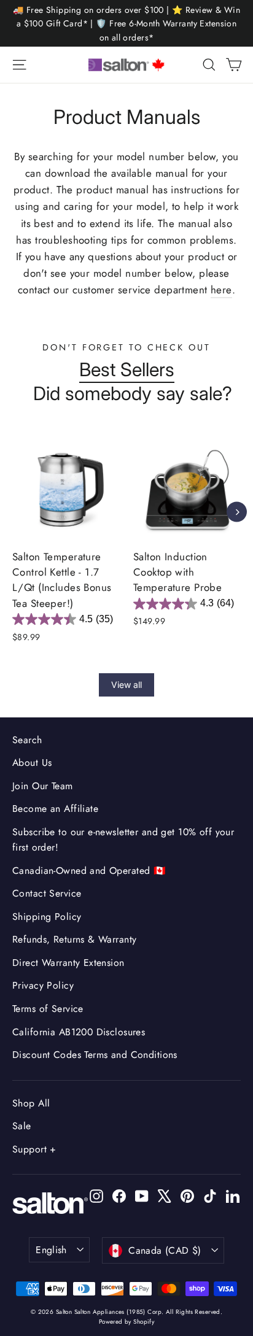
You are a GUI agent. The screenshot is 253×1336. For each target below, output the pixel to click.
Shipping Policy (46, 916)
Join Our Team (42, 786)
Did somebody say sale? (132, 393)
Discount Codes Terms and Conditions (94, 1055)
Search (27, 740)
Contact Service (46, 893)
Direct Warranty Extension (68, 963)
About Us (32, 762)
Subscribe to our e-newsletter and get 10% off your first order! (123, 839)
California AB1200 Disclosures (78, 1032)
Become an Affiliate (55, 808)
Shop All (31, 1103)
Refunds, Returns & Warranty (74, 939)
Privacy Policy (43, 985)
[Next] (237, 512)
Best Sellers (126, 369)
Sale (21, 1126)
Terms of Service (48, 1009)
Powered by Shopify (127, 1321)
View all (126, 684)
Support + (34, 1149)
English (51, 1250)
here (221, 289)
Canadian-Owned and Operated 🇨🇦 (89, 870)
